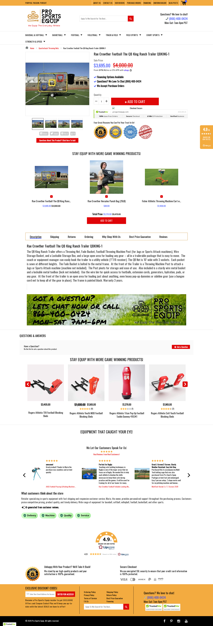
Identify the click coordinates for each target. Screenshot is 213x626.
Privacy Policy (89, 595)
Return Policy (111, 595)
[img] (106, 451)
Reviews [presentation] (163, 236)
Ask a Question (182, 346)
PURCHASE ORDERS (134, 2)
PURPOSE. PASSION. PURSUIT (36, 2)
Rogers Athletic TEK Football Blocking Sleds (45, 414)
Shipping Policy (112, 591)
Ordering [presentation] (88, 236)
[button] (25, 475)
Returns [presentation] (72, 236)
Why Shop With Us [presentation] (111, 236)
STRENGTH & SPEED (33, 41)
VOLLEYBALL (93, 35)
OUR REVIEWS (120, 2)
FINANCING (147, 2)
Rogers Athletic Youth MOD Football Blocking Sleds (86, 414)
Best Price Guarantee (114, 598)
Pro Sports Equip (38, 620)
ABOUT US (97, 2)
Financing (110, 601)
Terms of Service (90, 598)
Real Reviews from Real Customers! (106, 454)
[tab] (36, 236)
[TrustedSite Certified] (154, 607)
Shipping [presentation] (54, 236)
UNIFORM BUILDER (159, 2)
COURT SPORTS (153, 35)
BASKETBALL (57, 35)
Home (32, 48)
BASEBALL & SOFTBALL (34, 35)
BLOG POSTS (173, 2)
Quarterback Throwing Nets (49, 48)
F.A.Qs (86, 601)
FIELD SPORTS (132, 35)
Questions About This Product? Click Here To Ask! (57, 140)
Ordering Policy (89, 591)
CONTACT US (107, 2)
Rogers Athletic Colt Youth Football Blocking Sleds (167, 414)
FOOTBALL (75, 35)
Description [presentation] (35, 237)
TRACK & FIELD (112, 35)
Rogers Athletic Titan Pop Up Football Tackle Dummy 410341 (127, 414)
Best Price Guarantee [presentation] (140, 236)
